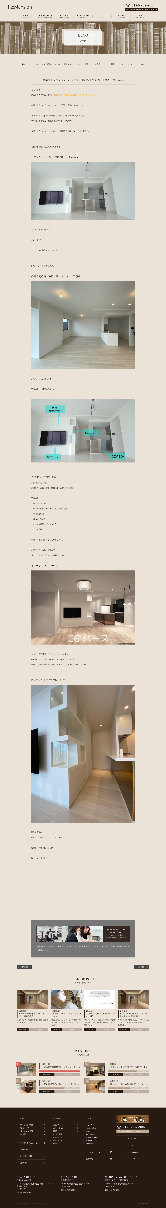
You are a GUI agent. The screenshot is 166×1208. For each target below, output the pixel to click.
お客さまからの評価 (26, 1131)
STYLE (102, 16)
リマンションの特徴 (26, 1125)
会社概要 (22, 1134)
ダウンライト (57, 1140)
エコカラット (127, 64)
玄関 (112, 64)
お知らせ (23, 1163)
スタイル (89, 1119)
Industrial (89, 1140)
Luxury (88, 1131)
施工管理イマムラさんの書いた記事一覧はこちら (75, 95)
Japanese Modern (91, 1137)
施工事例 (56, 1119)
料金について (24, 1128)
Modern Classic (91, 1134)
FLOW (121, 16)
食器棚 (97, 64)
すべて (24, 64)
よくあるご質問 (25, 1156)
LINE (133, 1159)
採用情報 (89, 1159)
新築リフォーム (53, 64)
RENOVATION (83, 16)
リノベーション (39, 64)
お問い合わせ (23, 1203)
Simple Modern (90, 1125)
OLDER (141, 967)
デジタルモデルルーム (28, 1143)
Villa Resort (89, 1143)
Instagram (132, 1152)
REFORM (64, 16)
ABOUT (26, 16)
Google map (21, 1188)
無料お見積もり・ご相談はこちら (134, 1131)
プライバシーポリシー (39, 1203)
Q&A (140, 16)
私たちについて (25, 1119)
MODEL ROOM (45, 16)
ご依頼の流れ (24, 1150)
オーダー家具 (83, 64)
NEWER (24, 967)
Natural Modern (91, 1128)
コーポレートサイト (94, 1152)
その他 (141, 64)
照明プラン (68, 64)
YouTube (133, 1139)
